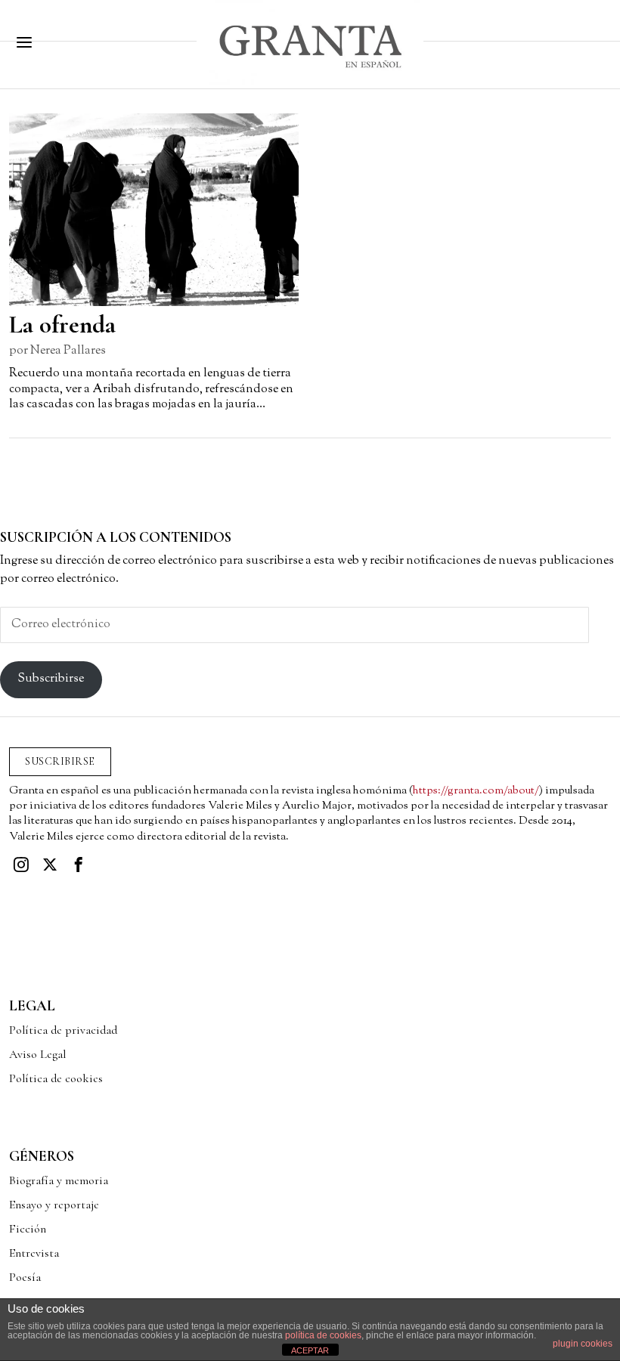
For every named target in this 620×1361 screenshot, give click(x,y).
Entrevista (34, 1252)
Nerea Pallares (68, 351)
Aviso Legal (37, 1054)
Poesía (25, 1277)
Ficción (27, 1228)
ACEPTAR (310, 1350)
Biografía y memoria (58, 1180)
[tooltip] (21, 864)
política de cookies (323, 1335)
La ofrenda (62, 324)
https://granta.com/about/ (476, 791)
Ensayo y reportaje (54, 1204)
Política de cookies (56, 1078)
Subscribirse (50, 679)
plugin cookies (582, 1343)
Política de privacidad (63, 1030)
